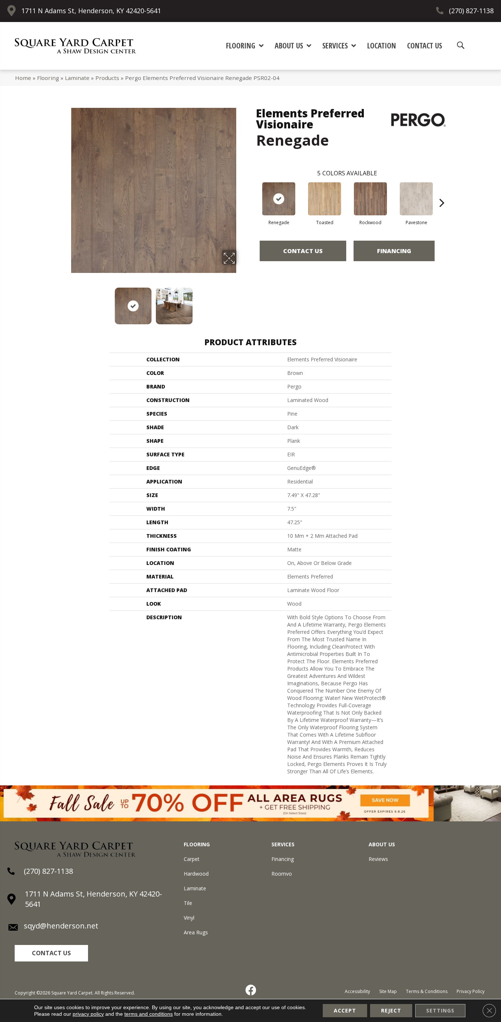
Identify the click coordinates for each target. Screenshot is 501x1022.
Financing (394, 251)
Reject (391, 1010)
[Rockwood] (370, 198)
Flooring (48, 77)
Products (107, 77)
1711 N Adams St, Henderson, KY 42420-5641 (91, 10)
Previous (66, 302)
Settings (440, 1010)
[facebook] (251, 990)
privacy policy (88, 1014)
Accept (345, 1010)
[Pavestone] (416, 198)
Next (241, 302)
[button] (51, 953)
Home (23, 77)
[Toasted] (324, 198)
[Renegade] (278, 198)
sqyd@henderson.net (61, 926)
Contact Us (303, 251)
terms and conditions (148, 1014)
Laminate (77, 77)
